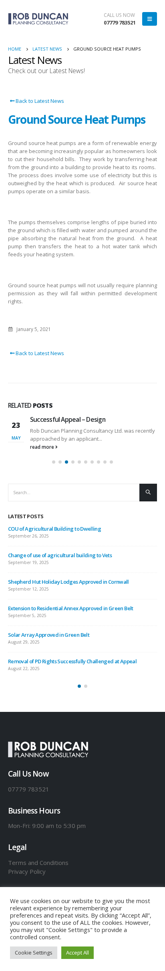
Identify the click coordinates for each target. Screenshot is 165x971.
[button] (53, 462)
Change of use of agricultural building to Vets (60, 555)
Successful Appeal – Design (67, 419)
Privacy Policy (27, 871)
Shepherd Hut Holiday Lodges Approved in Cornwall (68, 581)
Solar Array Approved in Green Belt (48, 634)
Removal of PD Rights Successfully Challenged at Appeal (72, 661)
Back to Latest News (39, 100)
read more (42, 447)
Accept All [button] (77, 952)
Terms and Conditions (38, 863)
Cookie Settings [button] (33, 952)
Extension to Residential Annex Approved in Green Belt (70, 608)
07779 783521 (120, 22)
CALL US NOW (119, 15)
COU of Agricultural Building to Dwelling (54, 528)
